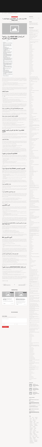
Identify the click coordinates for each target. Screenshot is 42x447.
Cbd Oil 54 (30, 115)
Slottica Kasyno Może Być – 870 (32, 313)
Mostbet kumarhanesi (31, 197)
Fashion (30, 141)
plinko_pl (30, 255)
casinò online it (30, 112)
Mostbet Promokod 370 (31, 205)
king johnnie (30, 163)
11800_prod (30, 38)
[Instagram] (6, 280)
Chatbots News (30, 117)
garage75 (34, 386)
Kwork (29, 165)
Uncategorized (11, 292)
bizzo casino (30, 102)
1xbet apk (30, 53)
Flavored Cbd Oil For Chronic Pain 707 (33, 150)
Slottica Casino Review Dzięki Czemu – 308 (33, 300)
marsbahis (30, 176)
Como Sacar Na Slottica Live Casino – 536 (33, 127)
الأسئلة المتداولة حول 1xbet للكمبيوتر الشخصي (7, 48)
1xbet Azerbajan (31, 55)
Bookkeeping (30, 105)
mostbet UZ (34, 433)
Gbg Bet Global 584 (31, 153)
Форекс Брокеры (31, 376)
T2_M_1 (30, 337)
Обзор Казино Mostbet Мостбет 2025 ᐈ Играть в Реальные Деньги (20, 299)
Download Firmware (31, 135)
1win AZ (32, 417)
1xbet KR (30, 63)
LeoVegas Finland (31, 166)
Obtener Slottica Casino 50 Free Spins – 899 (34, 222)
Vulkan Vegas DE (31, 356)
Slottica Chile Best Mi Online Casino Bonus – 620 (34, 301)
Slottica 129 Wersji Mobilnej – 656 (32, 270)
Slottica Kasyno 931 (31, 312)
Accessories (31, 422)
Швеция (30, 379)
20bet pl (34, 421)
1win (30, 417)
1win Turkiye (30, 50)
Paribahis (30, 238)
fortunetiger (34, 426)
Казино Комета (35, 441)
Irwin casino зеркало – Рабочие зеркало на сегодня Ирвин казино (36, 393)
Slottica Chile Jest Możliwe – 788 (32, 303)
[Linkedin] (7, 280)
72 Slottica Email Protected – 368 (32, 81)
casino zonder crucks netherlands (32, 113)
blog (29, 103)
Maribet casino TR (31, 175)
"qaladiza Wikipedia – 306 (32, 37)
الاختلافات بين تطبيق (5, 56)
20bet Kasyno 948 (31, 71)
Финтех (30, 375)
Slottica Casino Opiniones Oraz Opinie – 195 (34, 297)
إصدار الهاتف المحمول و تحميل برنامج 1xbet (7, 44)
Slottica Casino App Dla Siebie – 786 (33, 290)
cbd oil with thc (35, 425)
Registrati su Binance (31, 401)
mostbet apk (30, 180)
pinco (29, 243)
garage (11, 21)
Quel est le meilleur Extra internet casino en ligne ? (34, 400)
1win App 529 (30, 44)
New (29, 219)
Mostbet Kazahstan (31, 195)
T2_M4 (30, 340)
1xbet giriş (30, 60)
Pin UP (29, 240)
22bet (29, 72)
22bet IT (30, 73)
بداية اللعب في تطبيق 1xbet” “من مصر (6, 57)
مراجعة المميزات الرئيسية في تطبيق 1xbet (7, 55)
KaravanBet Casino (31, 161)
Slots (29, 267)
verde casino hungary (31, 353)
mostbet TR (31, 433)
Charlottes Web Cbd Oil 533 (32, 116)
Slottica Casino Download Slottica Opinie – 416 (34, 293)
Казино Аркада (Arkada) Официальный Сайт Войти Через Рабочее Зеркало (36, 389)
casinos (30, 114)
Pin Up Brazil (30, 241)
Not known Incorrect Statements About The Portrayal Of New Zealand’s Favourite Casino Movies (34, 403)
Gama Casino (30, 152)
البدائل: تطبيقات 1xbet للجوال (6, 75)
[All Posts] (14, 284)
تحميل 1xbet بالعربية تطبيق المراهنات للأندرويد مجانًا (7, 299)
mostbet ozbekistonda (31, 203)
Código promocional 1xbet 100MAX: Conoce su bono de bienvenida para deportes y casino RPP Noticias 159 (34, 126)
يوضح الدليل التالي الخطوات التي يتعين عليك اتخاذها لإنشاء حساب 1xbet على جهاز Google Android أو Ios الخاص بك (7, 72)
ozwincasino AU (35, 434)
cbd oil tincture (31, 425)
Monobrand (30, 178)
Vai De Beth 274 (31, 352)
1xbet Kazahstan (31, 61)
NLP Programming (31, 221)
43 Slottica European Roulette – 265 (33, 76)
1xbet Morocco (30, 65)
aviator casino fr (31, 88)
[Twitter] (3, 280)
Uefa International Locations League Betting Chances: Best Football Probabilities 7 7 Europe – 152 (34, 346)
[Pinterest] (5, 280)
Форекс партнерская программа (32, 378)
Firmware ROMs (30, 148)
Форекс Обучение (31, 377)
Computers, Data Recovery (32, 128)
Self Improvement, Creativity (32, 265)
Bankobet (30, 94)
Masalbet (30, 177)
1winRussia (30, 52)
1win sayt (31, 418)
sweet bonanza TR (31, 336)
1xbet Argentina (30, 54)
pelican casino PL (31, 239)
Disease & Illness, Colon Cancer (32, 134)
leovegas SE (31, 429)
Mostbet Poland (31, 204)
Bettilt (29, 101)
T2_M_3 (30, 339)
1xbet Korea (30, 62)
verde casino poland (31, 354)
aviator (34, 422)
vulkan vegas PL (31, 441)
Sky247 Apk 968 (31, 266)
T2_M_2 (30, 338)
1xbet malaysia (30, 64)
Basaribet (30, 95)
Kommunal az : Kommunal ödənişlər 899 (33, 164)
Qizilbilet (30, 258)
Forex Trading (30, 151)
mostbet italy (30, 194)
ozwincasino (31, 434)
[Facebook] (2, 280)
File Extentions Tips (31, 142)
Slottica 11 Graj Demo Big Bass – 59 (32, 269)
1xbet (33, 418)
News (29, 220)
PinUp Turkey (30, 249)
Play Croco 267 (30, 251)
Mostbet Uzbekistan (31, 215)
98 (29, 82)
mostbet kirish (30, 196)
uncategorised (30, 347)
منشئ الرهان (4, 42)
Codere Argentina (31, 122)
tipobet (30, 341)
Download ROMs (31, 136)
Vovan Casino (30, 355)
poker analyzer (34, 437)
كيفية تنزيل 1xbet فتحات (5, 49)
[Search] (38, 18)
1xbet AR (36, 418)
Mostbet (30, 179)
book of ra (30, 104)
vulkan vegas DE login (31, 357)
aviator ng (30, 89)
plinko (29, 252)
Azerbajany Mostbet (31, 92)
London (34, 429)
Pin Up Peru (30, 242)
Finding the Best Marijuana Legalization (33, 406)
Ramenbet (30, 259)
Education (30, 137)
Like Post (14, 21)
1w (29, 43)
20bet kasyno (31, 421)
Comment (18, 21)
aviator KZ (37, 422)
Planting (30, 250)
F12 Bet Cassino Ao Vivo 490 (32, 140)
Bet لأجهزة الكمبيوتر (5, 53)
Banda (30, 93)
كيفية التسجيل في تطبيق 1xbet (6, 47)
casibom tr (30, 106)
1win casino (36, 417)
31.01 (29, 74)
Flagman (30, 149)
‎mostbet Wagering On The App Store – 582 (33, 216)
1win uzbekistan (30, 51)
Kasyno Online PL (31, 162)
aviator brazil (30, 87)
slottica (30, 268)
